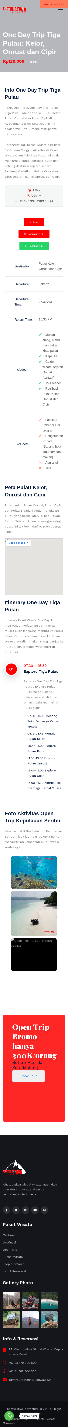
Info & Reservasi (14, 1271)
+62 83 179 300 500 (22, 1362)
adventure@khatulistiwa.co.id (30, 1380)
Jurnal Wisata (13, 1257)
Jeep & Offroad (14, 1264)
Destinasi (9, 1242)
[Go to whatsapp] (9, 1416)
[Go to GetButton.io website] (9, 1423)
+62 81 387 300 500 (22, 1371)
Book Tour (28, 1076)
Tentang (9, 1235)
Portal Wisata (46, 1419)
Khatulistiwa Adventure (23, 1409)
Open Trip (10, 1249)
